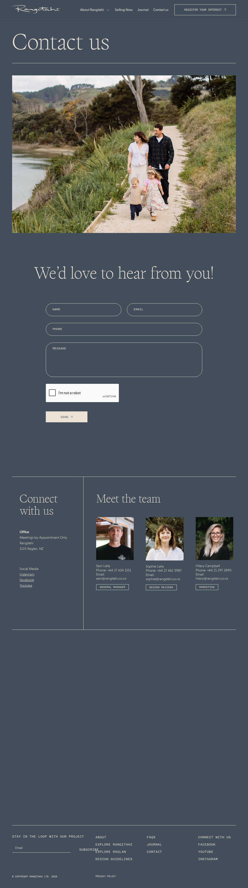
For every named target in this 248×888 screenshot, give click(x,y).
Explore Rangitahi (113, 845)
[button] (94, 9)
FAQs (151, 837)
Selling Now (124, 10)
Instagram (27, 574)
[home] (36, 10)
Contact (154, 852)
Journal (143, 10)
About (100, 837)
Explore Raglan (110, 852)
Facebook (27, 580)
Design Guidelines (113, 859)
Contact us (160, 10)
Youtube (26, 585)
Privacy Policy (105, 876)
